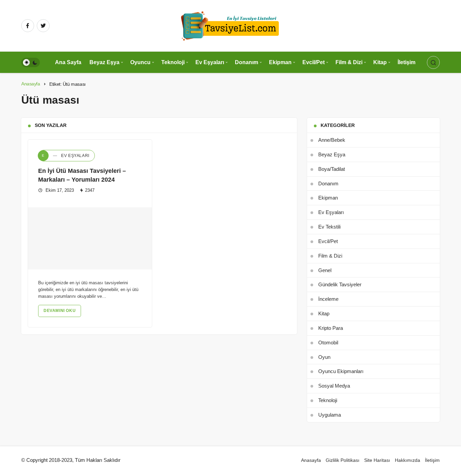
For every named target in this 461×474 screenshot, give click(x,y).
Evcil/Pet (313, 62)
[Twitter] (43, 25)
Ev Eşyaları (209, 62)
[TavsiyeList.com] (230, 25)
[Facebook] (27, 25)
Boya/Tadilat (331, 169)
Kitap (380, 62)
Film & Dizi (348, 62)
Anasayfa (311, 460)
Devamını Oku (60, 310)
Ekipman (280, 62)
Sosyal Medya (334, 386)
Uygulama (329, 415)
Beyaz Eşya (104, 62)
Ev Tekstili (329, 227)
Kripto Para (330, 328)
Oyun (324, 357)
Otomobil (328, 342)
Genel (324, 270)
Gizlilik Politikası (342, 460)
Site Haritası (377, 460)
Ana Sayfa (68, 62)
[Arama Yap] (433, 62)
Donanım (246, 62)
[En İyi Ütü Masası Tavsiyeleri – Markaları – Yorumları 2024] (90, 238)
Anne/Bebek (331, 140)
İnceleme (328, 299)
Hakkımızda (407, 460)
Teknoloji (173, 62)
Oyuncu (140, 62)
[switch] (30, 62)
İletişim (406, 62)
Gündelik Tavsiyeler (339, 284)
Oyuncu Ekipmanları (340, 371)
